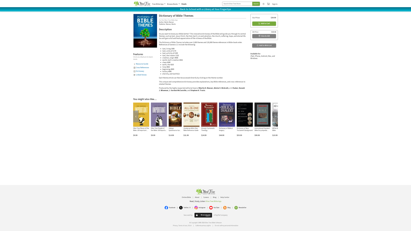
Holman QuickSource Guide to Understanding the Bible (175, 131)
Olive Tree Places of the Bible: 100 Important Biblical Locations (141, 130)
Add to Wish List (265, 45)
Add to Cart (265, 23)
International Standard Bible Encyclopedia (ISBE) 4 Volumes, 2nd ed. (262, 131)
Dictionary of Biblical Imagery (226, 129)
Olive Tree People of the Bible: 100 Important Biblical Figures (159, 130)
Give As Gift (265, 36)
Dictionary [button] (140, 71)
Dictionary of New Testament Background (245, 129)
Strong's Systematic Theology (208, 129)
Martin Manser (169, 22)
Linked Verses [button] (141, 75)
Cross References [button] (142, 67)
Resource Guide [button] (142, 64)
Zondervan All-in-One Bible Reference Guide (190, 129)
